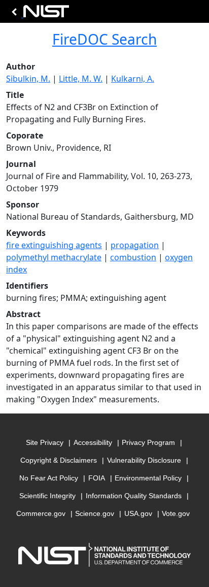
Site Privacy (44, 442)
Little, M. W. (80, 78)
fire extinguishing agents (54, 245)
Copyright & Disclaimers (58, 460)
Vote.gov (176, 513)
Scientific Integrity (47, 496)
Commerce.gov (40, 513)
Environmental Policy (148, 478)
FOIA (96, 478)
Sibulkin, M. (28, 78)
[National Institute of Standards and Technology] (38, 14)
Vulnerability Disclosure (144, 460)
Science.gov (94, 513)
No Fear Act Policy (48, 478)
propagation (135, 245)
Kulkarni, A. (132, 78)
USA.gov (138, 513)
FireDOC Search (104, 39)
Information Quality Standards (134, 496)
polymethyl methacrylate (53, 257)
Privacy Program (148, 442)
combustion (133, 257)
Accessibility (93, 442)
